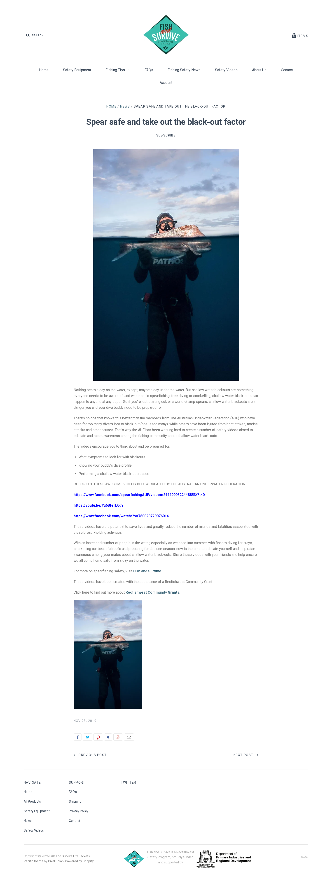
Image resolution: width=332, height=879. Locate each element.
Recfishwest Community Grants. (153, 592)
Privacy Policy (78, 811)
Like (78, 737)
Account (166, 82)
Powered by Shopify (79, 861)
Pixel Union (56, 861)
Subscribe (166, 135)
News (125, 106)
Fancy (108, 737)
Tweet (87, 737)
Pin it (98, 737)
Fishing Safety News (184, 70)
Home (44, 70)
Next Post (244, 755)
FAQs (149, 70)
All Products (32, 801)
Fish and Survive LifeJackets (69, 856)
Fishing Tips (115, 70)
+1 (118, 737)
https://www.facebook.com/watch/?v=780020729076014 (121, 516)
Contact (287, 70)
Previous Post (92, 755)
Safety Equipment (77, 70)
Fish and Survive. (147, 571)
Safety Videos (226, 70)
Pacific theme (33, 861)
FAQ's (73, 792)
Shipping (75, 801)
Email (129, 737)
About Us (259, 70)
